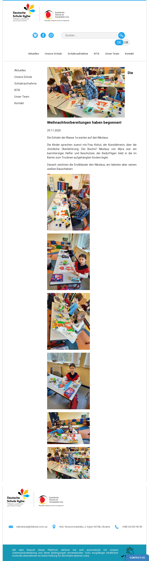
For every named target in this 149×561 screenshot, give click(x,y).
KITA (96, 53)
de (119, 42)
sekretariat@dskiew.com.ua (31, 526)
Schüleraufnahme (78, 53)
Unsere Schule (53, 53)
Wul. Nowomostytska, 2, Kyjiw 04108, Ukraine (84, 526)
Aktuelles (33, 53)
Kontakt (129, 53)
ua (126, 42)
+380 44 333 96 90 (132, 526)
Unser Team (112, 53)
